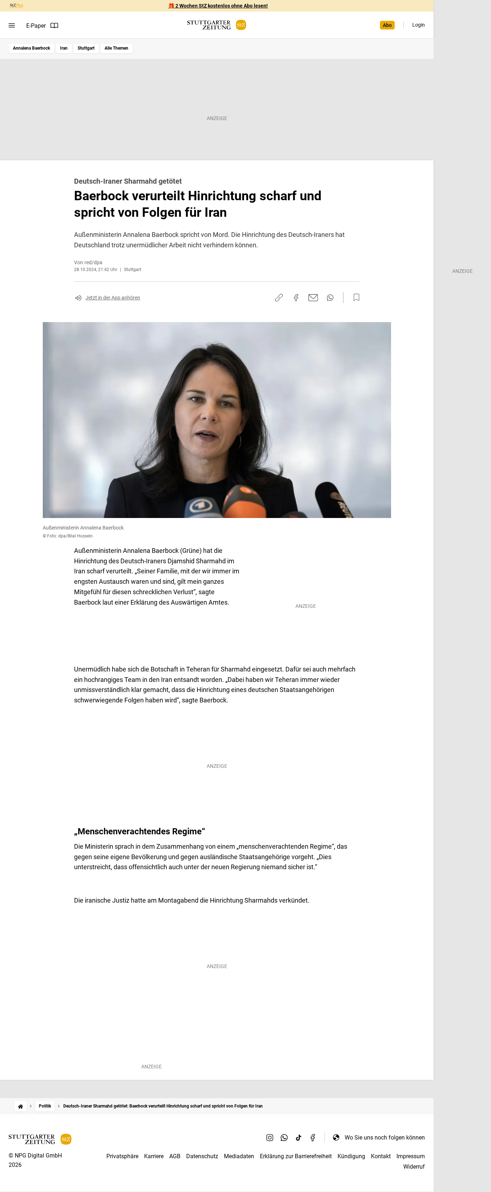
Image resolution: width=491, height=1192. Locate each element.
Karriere (154, 1156)
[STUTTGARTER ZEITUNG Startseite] (216, 25)
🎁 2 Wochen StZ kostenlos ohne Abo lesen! (218, 6)
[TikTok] (298, 1137)
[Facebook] (313, 1137)
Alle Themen (116, 48)
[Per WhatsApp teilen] (330, 297)
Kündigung (351, 1156)
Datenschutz (202, 1156)
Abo (387, 25)
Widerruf (414, 1166)
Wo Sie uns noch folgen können (385, 1137)
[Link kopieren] (279, 297)
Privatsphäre (122, 1156)
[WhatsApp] (284, 1137)
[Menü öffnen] (12, 25)
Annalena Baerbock (31, 48)
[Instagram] (270, 1137)
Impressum (410, 1156)
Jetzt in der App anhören (113, 298)
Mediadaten (239, 1156)
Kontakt (381, 1156)
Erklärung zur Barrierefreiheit (296, 1156)
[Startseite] (20, 1106)
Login (418, 25)
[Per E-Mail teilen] (313, 297)
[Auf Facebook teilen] (296, 297)
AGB (174, 1156)
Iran (64, 48)
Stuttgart (86, 48)
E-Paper (36, 25)
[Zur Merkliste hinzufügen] (354, 297)
